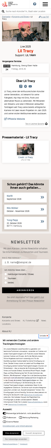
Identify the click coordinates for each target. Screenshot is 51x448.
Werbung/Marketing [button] (30, 417)
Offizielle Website (16, 119)
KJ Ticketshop (29, 320)
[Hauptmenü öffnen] (45, 4)
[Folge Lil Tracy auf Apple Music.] (21, 86)
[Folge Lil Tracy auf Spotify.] (25, 86)
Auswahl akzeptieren (34, 433)
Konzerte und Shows (20, 17)
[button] (2, 11)
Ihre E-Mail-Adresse (10, 258)
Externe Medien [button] (12, 422)
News (43, 320)
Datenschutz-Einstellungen (33, 395)
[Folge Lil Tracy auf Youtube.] (30, 86)
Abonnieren (25, 290)
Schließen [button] (43, 336)
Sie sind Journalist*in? (25, 299)
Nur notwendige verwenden (16, 439)
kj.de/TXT (45, 17)
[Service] (34, 4)
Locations (6, 324)
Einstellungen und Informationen (17, 426)
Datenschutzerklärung (35, 402)
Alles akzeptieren (12, 433)
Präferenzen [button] (11, 417)
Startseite (6, 17)
